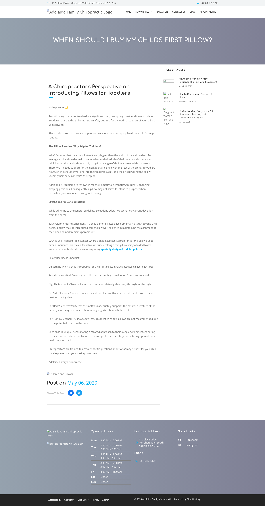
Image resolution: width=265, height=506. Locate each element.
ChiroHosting (193, 499)
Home (128, 11)
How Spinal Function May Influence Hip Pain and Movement (198, 80)
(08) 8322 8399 (209, 3)
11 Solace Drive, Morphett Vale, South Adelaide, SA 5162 (83, 3)
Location (162, 11)
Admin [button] (105, 499)
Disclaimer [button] (83, 499)
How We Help (143, 11)
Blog (193, 11)
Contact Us (179, 11)
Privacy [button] (95, 499)
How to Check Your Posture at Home (195, 96)
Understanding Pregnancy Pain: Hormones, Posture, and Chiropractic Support (197, 114)
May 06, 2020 (82, 382)
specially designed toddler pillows (121, 249)
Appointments (208, 11)
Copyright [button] (69, 499)
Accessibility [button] (54, 499)
